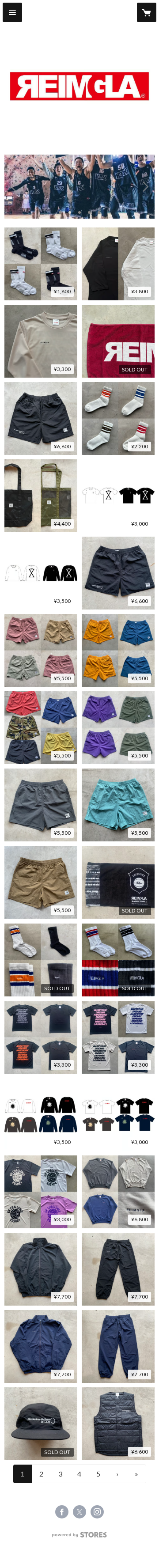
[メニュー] (12, 12)
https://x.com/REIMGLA (79, 1511)
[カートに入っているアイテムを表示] (146, 12)
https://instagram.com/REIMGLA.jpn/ (97, 1511)
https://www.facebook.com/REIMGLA (61, 1511)
